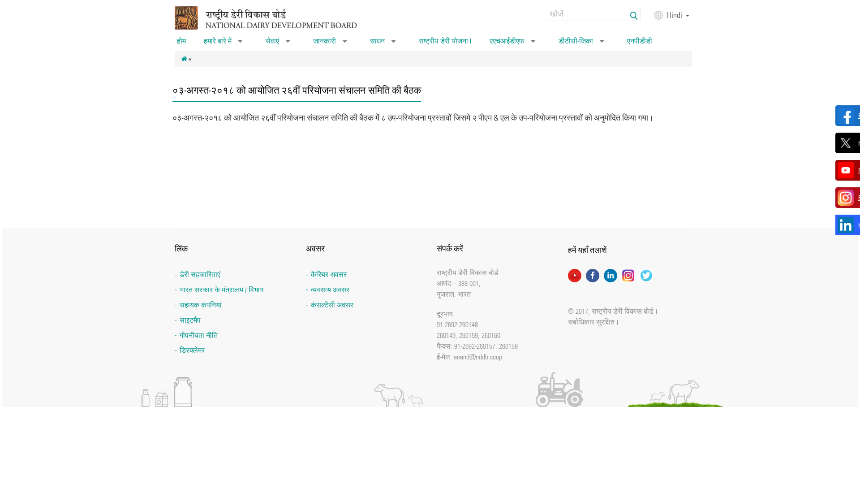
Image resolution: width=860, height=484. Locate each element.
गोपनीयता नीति (199, 335)
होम (181, 41)
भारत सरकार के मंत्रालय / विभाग (221, 289)
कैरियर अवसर (329, 274)
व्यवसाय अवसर (330, 289)
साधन (383, 44)
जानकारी (330, 44)
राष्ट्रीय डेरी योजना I (445, 41)
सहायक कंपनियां (201, 305)
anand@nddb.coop (478, 357)
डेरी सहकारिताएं (200, 274)
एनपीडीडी (639, 41)
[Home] (277, 17)
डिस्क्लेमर (192, 350)
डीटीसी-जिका (581, 44)
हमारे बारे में (223, 44)
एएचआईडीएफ (512, 44)
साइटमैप (190, 320)
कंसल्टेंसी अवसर (332, 305)
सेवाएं (278, 44)
